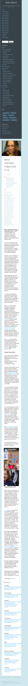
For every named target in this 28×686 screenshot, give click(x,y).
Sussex (5, 223)
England (4, 115)
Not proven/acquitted (6, 66)
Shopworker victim (7, 220)
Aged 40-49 (6, 195)
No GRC (8, 212)
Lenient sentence (7, 209)
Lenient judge (11, 207)
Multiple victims (13, 117)
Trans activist (6, 225)
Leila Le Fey (6, 207)
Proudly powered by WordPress (7, 682)
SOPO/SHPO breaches (7, 81)
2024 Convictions (5, 28)
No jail (12, 212)
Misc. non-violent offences (7, 49)
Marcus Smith (9, 210)
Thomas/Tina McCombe (6, 131)
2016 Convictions (5, 15)
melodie (10, 192)
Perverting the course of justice (8, 61)
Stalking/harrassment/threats (8, 104)
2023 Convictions (5, 27)
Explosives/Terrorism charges (8, 95)
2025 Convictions (5, 30)
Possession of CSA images (8, 73)
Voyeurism (5, 83)
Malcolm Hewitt (17, 677)
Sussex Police (10, 223)
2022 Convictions (5, 25)
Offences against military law (8, 59)
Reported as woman (8, 218)
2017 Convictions (5, 16)
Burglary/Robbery (6, 92)
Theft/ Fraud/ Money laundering (8, 63)
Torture (4, 105)
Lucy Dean (4, 130)
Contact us (4, 35)
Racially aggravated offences (8, 102)
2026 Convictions (5, 32)
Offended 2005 (7, 213)
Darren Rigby (4, 128)
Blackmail (4, 52)
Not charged (4, 64)
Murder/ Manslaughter (7, 98)
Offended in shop (10, 217)
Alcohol (10, 195)
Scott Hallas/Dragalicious (6, 133)
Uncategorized (4, 85)
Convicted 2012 (10, 199)
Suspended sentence (8, 222)
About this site (4, 34)
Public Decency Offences (7, 78)
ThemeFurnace (4, 684)
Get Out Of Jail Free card (8, 204)
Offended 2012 (9, 215)
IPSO (8, 206)
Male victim (5, 117)
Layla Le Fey (11, 206)
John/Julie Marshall (6, 677)
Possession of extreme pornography (9, 75)
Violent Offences (5, 86)
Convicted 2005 (7, 197)
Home (3, 10)
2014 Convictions (5, 11)
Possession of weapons (7, 100)
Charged (3, 47)
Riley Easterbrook (5, 126)
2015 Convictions (5, 13)
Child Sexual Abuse (6, 71)
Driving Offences (6, 56)
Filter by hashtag (5, 37)
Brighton (9, 196)
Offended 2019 (7, 216)
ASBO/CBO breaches (7, 51)
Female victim (11, 115)
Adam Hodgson (9, 194)
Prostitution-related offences (8, 76)
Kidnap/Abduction (6, 97)
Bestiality (4, 69)
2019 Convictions (5, 20)
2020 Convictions (5, 22)
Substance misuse (7, 221)
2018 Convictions (5, 18)
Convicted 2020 (7, 200)
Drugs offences (5, 57)
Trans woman (12, 225)
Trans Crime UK (11, 2)
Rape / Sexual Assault (7, 80)
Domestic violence (6, 93)
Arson (4, 88)
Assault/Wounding (6, 90)
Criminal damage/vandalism (8, 54)
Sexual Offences (5, 68)
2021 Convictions (5, 23)
